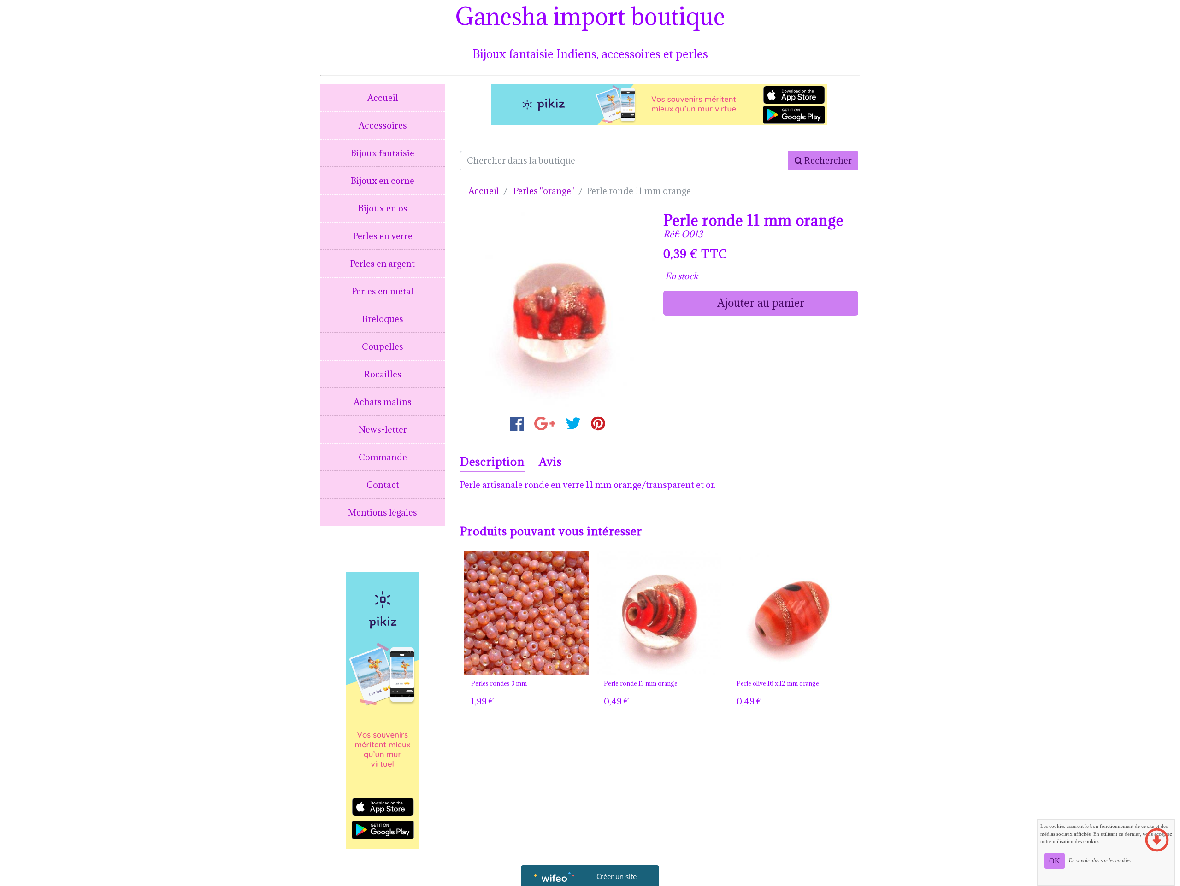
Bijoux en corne (382, 180)
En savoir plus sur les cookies (1100, 860)
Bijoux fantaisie (382, 152)
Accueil (382, 97)
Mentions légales (382, 512)
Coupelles (382, 346)
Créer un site (616, 876)
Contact (382, 484)
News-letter (383, 429)
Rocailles (382, 374)
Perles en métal (382, 291)
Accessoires (383, 125)
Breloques (382, 318)
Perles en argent (382, 263)
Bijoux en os (382, 208)
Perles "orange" (543, 190)
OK (1054, 861)
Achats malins (383, 401)
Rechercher (827, 160)
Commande (383, 457)
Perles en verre (383, 235)
